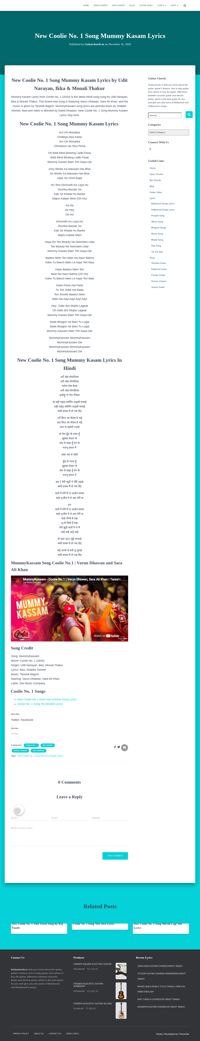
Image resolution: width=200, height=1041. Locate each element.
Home (86, 5)
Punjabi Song (157, 215)
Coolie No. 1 (31, 745)
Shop (174, 5)
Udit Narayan (38, 750)
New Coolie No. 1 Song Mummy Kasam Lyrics (40, 756)
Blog (132, 5)
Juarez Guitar (158, 287)
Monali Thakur (20, 750)
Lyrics (161, 5)
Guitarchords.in (155, 85)
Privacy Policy (21, 1034)
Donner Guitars (158, 281)
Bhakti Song (157, 240)
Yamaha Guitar (158, 263)
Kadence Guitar (159, 269)
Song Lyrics (72, 1034)
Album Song (157, 221)
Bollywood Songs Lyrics (162, 203)
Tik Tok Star (157, 252)
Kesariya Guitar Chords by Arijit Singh (161, 1007)
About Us (39, 1034)
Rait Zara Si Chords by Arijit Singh (159, 999)
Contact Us (55, 1034)
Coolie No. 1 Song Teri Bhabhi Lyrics (40, 704)
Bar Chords (118, 5)
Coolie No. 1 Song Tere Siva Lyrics (94, 923)
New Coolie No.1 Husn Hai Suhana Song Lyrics (46, 699)
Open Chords (101, 5)
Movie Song (157, 233)
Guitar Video (146, 5)
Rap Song (156, 245)
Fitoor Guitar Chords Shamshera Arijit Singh (162, 976)
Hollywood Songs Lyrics (163, 209)
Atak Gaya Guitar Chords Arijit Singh (160, 966)
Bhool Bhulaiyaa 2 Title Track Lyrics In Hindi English (161, 989)
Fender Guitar (158, 275)
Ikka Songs (48, 745)
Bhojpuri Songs (158, 227)
